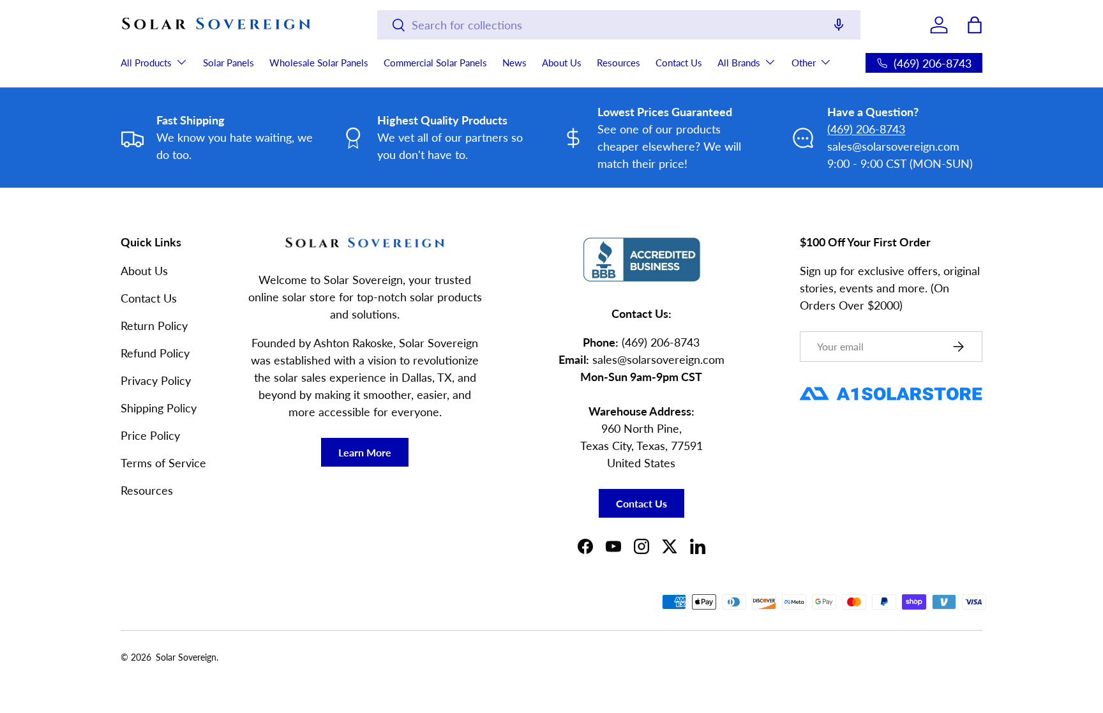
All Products (146, 62)
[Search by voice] (838, 26)
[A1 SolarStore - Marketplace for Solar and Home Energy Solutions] (891, 387)
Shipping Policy (159, 408)
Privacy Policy (156, 380)
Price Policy (150, 435)
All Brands (738, 62)
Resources (618, 62)
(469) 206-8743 (866, 129)
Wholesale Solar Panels (318, 62)
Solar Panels (228, 62)
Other (804, 62)
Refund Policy (155, 353)
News (514, 62)
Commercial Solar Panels (435, 62)
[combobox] (618, 25)
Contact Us (679, 62)
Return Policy (154, 326)
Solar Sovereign (186, 657)
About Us (562, 62)
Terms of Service (163, 463)
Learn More (364, 452)
